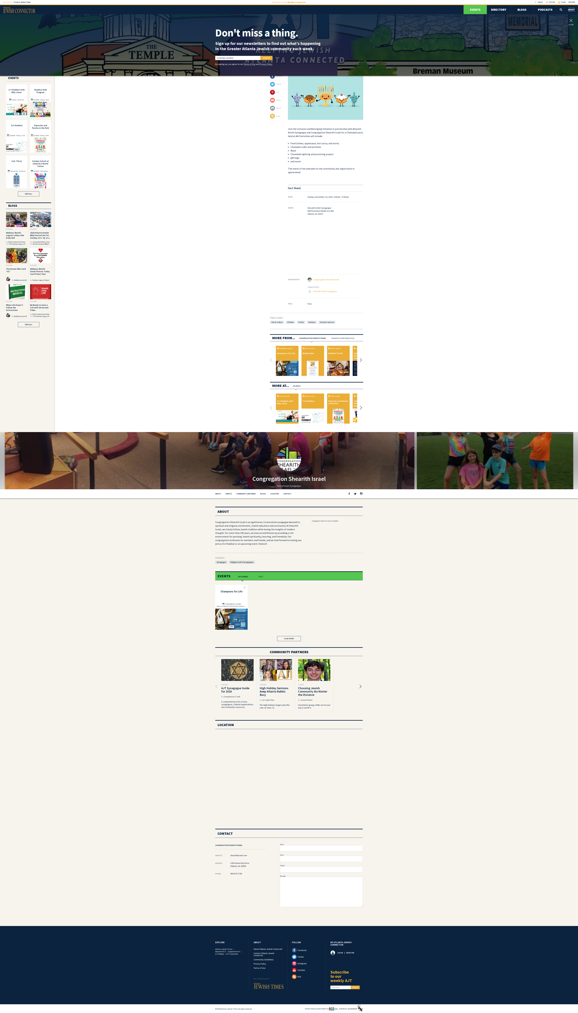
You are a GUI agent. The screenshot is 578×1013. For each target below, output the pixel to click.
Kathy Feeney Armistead (17, 242)
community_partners (246, 494)
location (274, 494)
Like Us (540, 2)
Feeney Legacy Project (40, 280)
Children (290, 322)
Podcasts (545, 9)
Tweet (279, 84)
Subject (282, 866)
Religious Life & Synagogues (241, 562)
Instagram (302, 963)
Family (301, 322)
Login (563, 2)
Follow (552, 2)
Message (282, 876)
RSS (299, 976)
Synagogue (221, 562)
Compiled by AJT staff (232, 697)
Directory (498, 9)
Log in (340, 953)
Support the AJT (234, 951)
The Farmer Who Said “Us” (16, 270)
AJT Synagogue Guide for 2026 (235, 689)
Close (570, 24)
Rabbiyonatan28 (20, 280)
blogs (263, 494)
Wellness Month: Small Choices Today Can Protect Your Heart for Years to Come (40, 274)
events (229, 494)
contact (287, 494)
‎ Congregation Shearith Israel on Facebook (325, 521)
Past (261, 576)
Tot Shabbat (308, 401)
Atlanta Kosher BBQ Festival (43, 244)
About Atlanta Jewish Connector (268, 949)
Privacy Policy (266, 64)
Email (282, 855)
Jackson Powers (306, 700)
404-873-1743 (236, 873)
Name (282, 844)
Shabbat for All (335, 353)
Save (278, 116)
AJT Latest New (232, 954)
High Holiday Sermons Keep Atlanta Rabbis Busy (274, 691)
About (571, 9)
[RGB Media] (333, 1009)
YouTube (301, 970)
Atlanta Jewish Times (223, 949)
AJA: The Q (17, 161)
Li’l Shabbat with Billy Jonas (285, 402)
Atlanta (296, 386)
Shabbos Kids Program (40, 91)
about (218, 494)
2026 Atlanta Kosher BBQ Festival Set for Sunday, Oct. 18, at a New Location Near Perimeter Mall (40, 237)
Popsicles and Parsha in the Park (338, 402)
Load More (289, 638)
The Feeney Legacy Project (19, 244)
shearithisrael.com (238, 855)
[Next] (360, 360)
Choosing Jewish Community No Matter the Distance (312, 691)
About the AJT (220, 951)
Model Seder (308, 353)
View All (28, 194)
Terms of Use (250, 64)
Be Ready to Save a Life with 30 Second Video (39, 307)
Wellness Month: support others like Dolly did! (15, 235)
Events (475, 9)
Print (279, 108)
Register (572, 2)
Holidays (311, 322)
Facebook (302, 950)
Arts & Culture (277, 322)
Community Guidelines (264, 959)
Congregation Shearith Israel (326, 279)
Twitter (301, 956)
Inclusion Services (327, 322)
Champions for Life (286, 353)
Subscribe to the (289, 2)
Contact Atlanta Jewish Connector (264, 954)
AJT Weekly (219, 954)
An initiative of (17, 2)
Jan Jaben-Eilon (268, 700)
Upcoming (243, 576)
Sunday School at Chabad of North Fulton (40, 164)
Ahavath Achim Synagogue (325, 291)
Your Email (336, 987)
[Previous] (272, 360)
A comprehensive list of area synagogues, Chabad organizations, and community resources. (237, 704)
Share (279, 76)
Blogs (521, 9)
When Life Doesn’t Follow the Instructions (14, 307)
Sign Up (266, 58)
